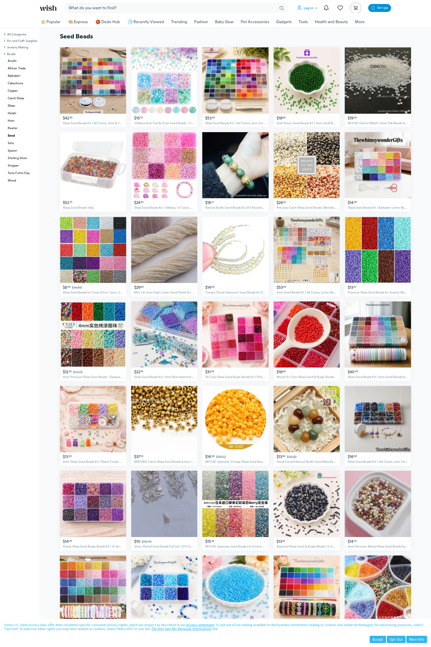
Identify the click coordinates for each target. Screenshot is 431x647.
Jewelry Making (17, 47)
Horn (11, 121)
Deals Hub (110, 21)
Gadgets (284, 21)
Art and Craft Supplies (22, 41)
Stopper (13, 166)
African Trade (17, 68)
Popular (53, 21)
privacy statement (200, 625)
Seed (11, 136)
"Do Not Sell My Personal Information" (181, 629)
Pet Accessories (255, 21)
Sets (11, 143)
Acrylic (12, 61)
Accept (377, 639)
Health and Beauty (331, 21)
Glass (11, 106)
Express (81, 21)
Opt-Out (396, 639)
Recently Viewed (148, 21)
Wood (12, 181)
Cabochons (15, 83)
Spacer (12, 151)
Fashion (201, 21)
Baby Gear (224, 21)
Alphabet (14, 76)
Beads (11, 54)
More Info (416, 639)
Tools (303, 21)
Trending (179, 21)
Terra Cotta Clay (19, 173)
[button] (308, 7)
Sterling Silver (17, 158)
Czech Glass (16, 98)
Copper (13, 91)
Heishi (12, 113)
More (360, 21)
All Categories (16, 34)
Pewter (12, 128)
